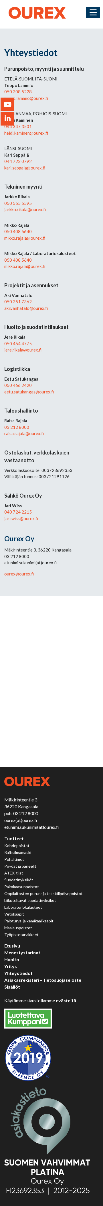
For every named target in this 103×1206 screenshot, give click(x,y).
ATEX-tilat (13, 872)
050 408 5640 (18, 231)
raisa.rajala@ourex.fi (24, 433)
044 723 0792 (18, 161)
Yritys (10, 966)
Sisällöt (12, 986)
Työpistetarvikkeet (21, 934)
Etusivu (12, 945)
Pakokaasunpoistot (21, 886)
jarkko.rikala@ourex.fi (25, 209)
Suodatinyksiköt (18, 879)
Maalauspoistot (18, 927)
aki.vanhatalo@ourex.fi (26, 308)
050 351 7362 (18, 301)
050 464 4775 (18, 343)
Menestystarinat (22, 952)
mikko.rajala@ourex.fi (24, 238)
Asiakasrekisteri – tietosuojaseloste (42, 980)
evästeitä (66, 1000)
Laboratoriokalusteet (23, 907)
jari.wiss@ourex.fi (21, 518)
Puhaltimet (14, 859)
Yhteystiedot (18, 973)
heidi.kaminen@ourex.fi (26, 133)
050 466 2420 (18, 385)
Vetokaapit (14, 914)
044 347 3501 (18, 126)
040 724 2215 (18, 511)
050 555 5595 (18, 203)
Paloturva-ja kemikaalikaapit (29, 920)
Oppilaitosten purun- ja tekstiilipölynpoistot (43, 893)
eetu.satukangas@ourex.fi (29, 391)
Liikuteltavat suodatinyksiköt (30, 900)
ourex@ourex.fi (19, 573)
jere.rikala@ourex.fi (22, 349)
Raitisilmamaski (17, 852)
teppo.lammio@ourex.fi (26, 98)
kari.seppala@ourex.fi (24, 167)
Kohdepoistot (16, 845)
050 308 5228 (18, 91)
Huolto (11, 959)
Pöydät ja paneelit (20, 866)
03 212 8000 (16, 427)
